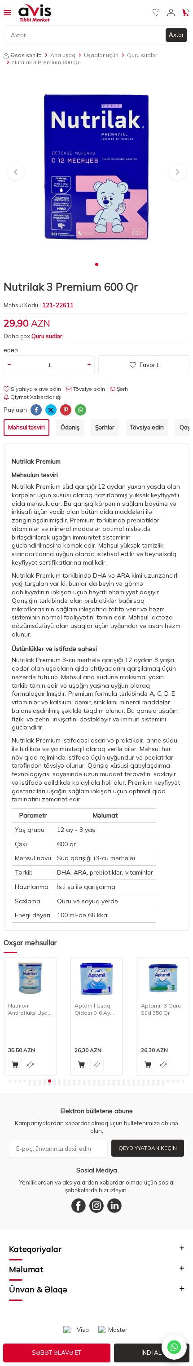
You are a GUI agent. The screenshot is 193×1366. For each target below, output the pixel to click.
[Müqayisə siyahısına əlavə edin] (30, 1064)
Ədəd (11, 351)
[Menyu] (7, 12)
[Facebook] (78, 1205)
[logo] (34, 13)
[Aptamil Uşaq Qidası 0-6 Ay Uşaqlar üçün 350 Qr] (96, 978)
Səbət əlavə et (56, 1352)
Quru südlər (142, 55)
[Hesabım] (171, 12)
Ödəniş (70, 427)
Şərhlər (104, 427)
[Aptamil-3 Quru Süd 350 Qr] (163, 978)
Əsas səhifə (26, 55)
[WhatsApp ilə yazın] (174, 1347)
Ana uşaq (62, 55)
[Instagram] (96, 1205)
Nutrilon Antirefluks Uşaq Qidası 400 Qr (29, 1009)
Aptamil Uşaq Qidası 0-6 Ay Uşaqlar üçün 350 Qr (92, 1009)
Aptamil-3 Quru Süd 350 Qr (161, 1009)
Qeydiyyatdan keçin (147, 1148)
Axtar (176, 34)
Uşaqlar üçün (101, 55)
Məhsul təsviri (26, 427)
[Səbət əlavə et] (15, 1064)
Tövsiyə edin (88, 388)
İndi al (151, 1352)
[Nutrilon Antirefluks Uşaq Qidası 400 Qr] (30, 978)
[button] (96, 264)
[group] (96, 166)
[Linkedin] (114, 1205)
